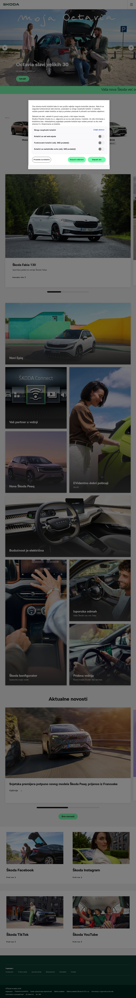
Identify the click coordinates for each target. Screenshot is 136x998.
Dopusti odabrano (77, 159)
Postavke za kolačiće (42, 159)
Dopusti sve (96, 159)
